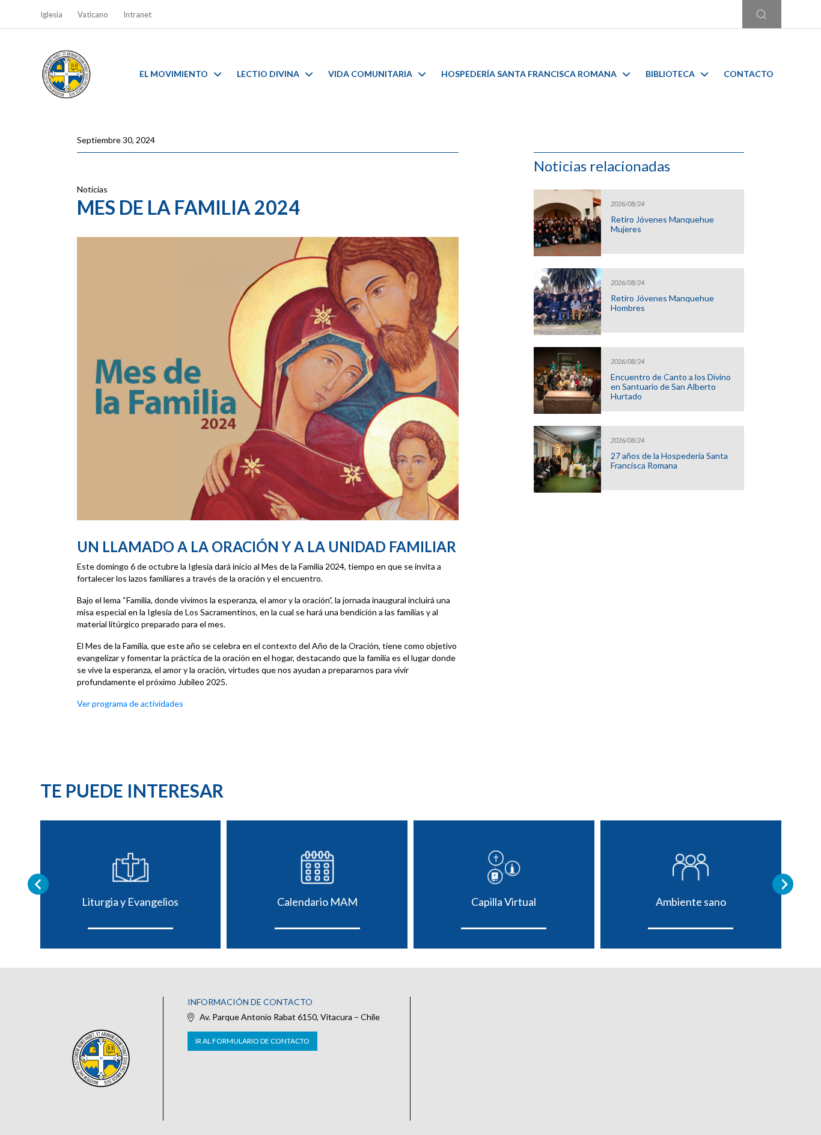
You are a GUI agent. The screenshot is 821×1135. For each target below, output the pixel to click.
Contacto (749, 74)
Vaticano (93, 14)
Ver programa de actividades (130, 703)
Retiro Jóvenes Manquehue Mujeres (662, 224)
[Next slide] (782, 884)
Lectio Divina (268, 74)
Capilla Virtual (503, 901)
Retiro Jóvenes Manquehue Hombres (662, 303)
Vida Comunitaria (370, 74)
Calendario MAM (317, 901)
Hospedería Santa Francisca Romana (529, 74)
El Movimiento (173, 74)
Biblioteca (670, 74)
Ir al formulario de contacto (252, 1040)
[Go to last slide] (38, 884)
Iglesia (51, 14)
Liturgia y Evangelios (130, 901)
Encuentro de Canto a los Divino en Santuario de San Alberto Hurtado (671, 386)
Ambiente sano (691, 901)
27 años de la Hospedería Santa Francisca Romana (669, 460)
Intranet (137, 14)
